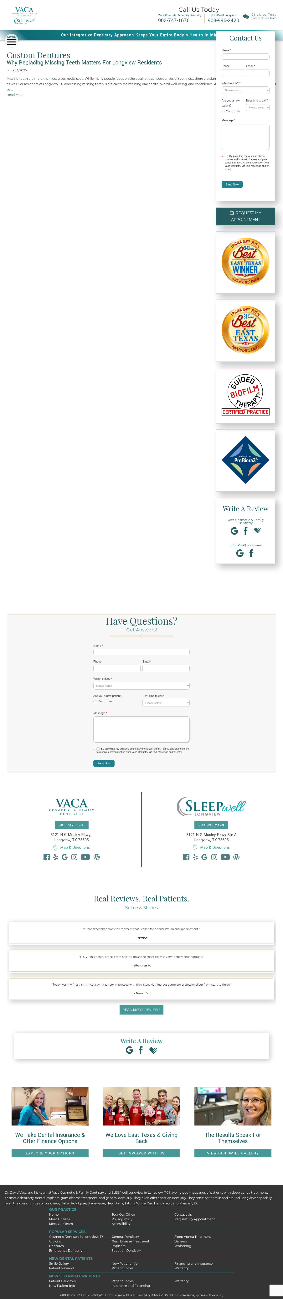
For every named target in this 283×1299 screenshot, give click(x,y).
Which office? (231, 83)
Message (228, 120)
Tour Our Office (123, 1214)
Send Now (232, 184)
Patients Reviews (62, 1281)
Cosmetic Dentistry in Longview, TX (76, 1237)
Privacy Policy (122, 1219)
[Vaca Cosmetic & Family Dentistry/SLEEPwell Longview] (24, 27)
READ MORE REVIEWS (141, 1010)
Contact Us (183, 1214)
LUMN (155, 1295)
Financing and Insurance (193, 1263)
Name (226, 50)
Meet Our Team (61, 1224)
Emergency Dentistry (65, 1250)
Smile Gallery (59, 1263)
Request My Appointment (194, 1219)
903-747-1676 (72, 825)
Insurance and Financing (131, 1286)
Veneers (180, 1241)
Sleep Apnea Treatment (192, 1237)
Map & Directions (75, 847)
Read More (15, 95)
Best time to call (257, 100)
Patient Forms (123, 1268)
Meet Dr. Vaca (59, 1219)
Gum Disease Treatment (130, 1241)
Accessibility (121, 1224)
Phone (226, 66)
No (238, 111)
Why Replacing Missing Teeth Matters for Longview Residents (84, 63)
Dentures (56, 1246)
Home (54, 1214)
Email (250, 66)
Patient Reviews (61, 1268)
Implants (119, 1246)
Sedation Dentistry (126, 1250)
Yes (227, 111)
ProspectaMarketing (211, 1295)
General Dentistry (125, 1237)
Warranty (181, 1268)
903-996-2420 (211, 825)
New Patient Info (125, 1263)
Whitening (182, 1246)
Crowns (55, 1241)
